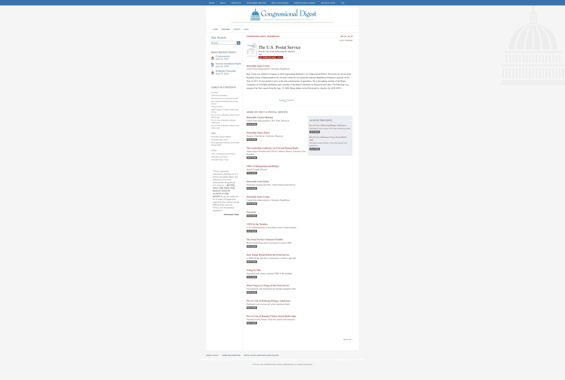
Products (236, 3)
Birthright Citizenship (226, 70)
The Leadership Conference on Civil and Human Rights (273, 147)
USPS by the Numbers (219, 95)
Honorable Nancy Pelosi (219, 139)
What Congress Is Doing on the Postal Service (268, 285)
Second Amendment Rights (228, 63)
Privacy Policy (212, 355)
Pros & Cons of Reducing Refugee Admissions (268, 300)
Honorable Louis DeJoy (219, 156)
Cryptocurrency (223, 56)
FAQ (342, 3)
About (223, 3)
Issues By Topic (328, 3)
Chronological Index (304, 3)
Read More (251, 124)
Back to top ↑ (348, 339)
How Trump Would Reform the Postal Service (268, 254)
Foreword (214, 92)
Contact (236, 29)
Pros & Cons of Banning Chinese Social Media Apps (271, 316)
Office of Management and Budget (223, 154)
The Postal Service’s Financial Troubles (225, 98)
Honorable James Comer (220, 159)
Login (246, 29)
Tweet (281, 100)
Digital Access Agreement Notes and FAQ (261, 355)
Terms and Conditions (231, 355)
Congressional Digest (256, 36)
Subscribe (225, 29)
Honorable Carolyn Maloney (221, 136)
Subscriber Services (256, 3)
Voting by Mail (216, 106)
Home (211, 3)
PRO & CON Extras (280, 3)
